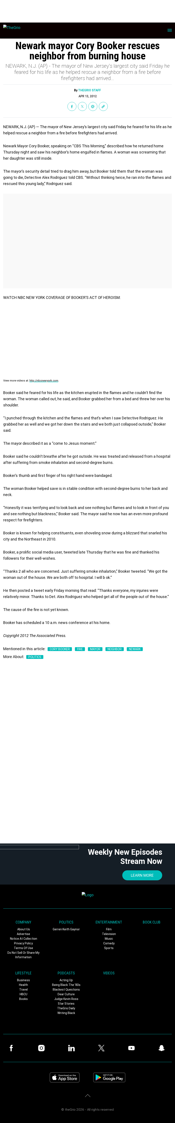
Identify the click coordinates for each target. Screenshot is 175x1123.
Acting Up (66, 980)
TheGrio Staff (89, 90)
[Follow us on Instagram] (42, 1048)
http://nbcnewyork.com (43, 380)
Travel (23, 989)
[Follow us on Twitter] (102, 1048)
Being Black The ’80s (66, 985)
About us (23, 929)
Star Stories (66, 1003)
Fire (80, 649)
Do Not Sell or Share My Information (23, 955)
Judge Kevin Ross (66, 999)
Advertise (23, 934)
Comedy (109, 943)
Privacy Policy (23, 943)
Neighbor (115, 649)
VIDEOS (109, 973)
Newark (135, 649)
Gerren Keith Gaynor (66, 929)
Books (23, 999)
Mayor (95, 649)
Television (109, 934)
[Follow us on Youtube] (132, 1048)
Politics (34, 657)
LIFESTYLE (23, 973)
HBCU (23, 994)
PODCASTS (66, 973)
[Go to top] (87, 1095)
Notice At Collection (23, 938)
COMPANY (23, 922)
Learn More (142, 875)
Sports (109, 948)
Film (109, 929)
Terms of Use (23, 948)
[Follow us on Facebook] (12, 1048)
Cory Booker (60, 649)
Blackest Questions (66, 989)
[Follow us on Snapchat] (162, 1048)
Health (23, 985)
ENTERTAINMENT (109, 922)
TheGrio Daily (66, 1008)
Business (23, 980)
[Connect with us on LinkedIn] (72, 1048)
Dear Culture (66, 994)
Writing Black (66, 1013)
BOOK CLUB (151, 922)
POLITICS (66, 922)
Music (109, 938)
